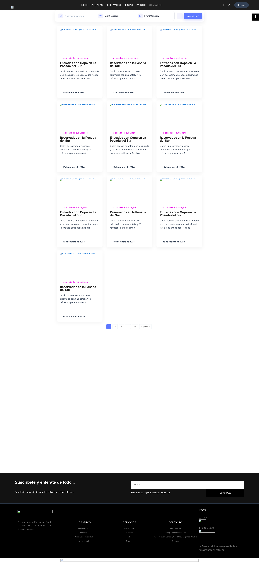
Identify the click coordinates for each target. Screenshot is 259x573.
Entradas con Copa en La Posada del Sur (78, 64)
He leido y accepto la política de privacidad (151, 493)
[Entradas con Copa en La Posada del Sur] (79, 41)
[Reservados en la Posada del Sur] (129, 41)
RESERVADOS (113, 5)
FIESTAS (128, 5)
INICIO (84, 5)
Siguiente (145, 326)
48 (135, 326)
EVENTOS (141, 5)
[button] (255, 17)
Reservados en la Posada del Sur (128, 64)
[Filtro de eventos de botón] (180, 16)
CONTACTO (155, 5)
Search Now (193, 16)
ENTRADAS (97, 5)
